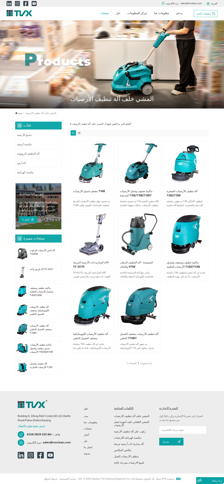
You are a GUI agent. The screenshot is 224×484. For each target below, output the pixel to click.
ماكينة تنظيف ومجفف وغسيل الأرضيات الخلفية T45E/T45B (183, 264)
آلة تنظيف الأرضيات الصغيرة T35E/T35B (182, 193)
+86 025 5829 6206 (39, 434)
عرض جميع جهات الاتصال (31, 426)
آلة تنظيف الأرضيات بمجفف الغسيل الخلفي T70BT (139, 336)
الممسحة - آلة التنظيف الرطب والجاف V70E (136, 264)
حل (118, 13)
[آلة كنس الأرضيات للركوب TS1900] (22, 254)
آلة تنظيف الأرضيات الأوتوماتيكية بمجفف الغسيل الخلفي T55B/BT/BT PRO (90, 336)
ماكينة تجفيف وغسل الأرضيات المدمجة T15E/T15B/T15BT (136, 193)
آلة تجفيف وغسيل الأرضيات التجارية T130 (41, 365)
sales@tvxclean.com (191, 3)
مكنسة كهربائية (25, 172)
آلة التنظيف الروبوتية (28, 153)
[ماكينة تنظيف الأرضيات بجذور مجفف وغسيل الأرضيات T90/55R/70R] (22, 348)
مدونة (87, 453)
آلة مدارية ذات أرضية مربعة (129, 444)
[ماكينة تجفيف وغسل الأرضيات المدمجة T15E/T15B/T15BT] (139, 163)
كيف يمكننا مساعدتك (31, 194)
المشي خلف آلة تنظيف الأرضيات (131, 416)
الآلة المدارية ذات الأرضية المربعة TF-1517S (91, 264)
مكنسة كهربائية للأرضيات (127, 437)
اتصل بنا (26, 219)
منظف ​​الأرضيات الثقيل (126, 456)
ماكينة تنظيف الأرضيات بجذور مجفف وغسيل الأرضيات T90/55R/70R (41, 348)
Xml (80, 478)
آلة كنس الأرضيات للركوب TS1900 (42, 252)
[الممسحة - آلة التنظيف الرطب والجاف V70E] (139, 234)
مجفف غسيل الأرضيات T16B (89, 191)
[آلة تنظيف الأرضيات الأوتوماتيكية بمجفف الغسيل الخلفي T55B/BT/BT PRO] (92, 306)
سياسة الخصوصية (67, 478)
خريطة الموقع (51, 478)
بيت (20, 113)
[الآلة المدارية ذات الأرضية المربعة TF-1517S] (92, 234)
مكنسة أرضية (24, 144)
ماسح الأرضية (24, 135)
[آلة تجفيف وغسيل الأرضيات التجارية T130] (22, 367)
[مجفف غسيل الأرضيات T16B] (92, 163)
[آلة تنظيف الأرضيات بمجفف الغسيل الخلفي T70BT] (139, 306)
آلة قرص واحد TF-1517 (41, 269)
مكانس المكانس (123, 450)
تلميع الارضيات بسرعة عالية (129, 462)
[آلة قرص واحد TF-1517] (22, 272)
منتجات (104, 13)
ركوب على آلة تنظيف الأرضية (130, 431)
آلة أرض (21, 163)
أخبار (86, 434)
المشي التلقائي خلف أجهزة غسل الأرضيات (131, 424)
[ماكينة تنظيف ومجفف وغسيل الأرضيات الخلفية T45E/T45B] (186, 234)
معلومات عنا (161, 13)
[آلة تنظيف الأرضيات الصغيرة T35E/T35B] (186, 163)
